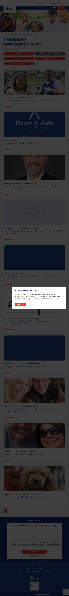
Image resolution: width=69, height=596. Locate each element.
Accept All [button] (20, 304)
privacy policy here (28, 300)
